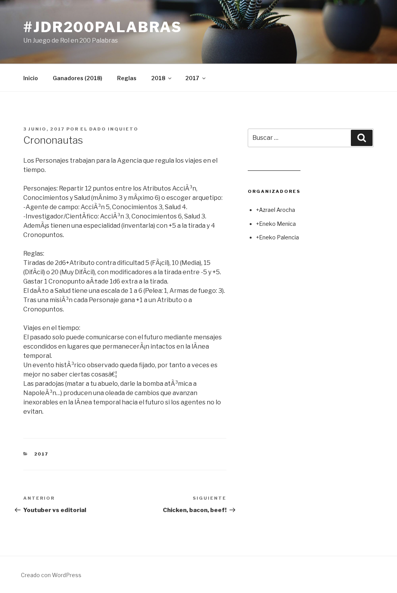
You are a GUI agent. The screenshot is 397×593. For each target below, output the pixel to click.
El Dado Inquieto (109, 129)
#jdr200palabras (102, 27)
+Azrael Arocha (275, 209)
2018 (158, 78)
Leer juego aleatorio (274, 167)
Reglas (126, 78)
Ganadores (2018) (77, 78)
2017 (192, 78)
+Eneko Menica (276, 223)
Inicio (30, 78)
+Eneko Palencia (277, 237)
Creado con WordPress (51, 575)
